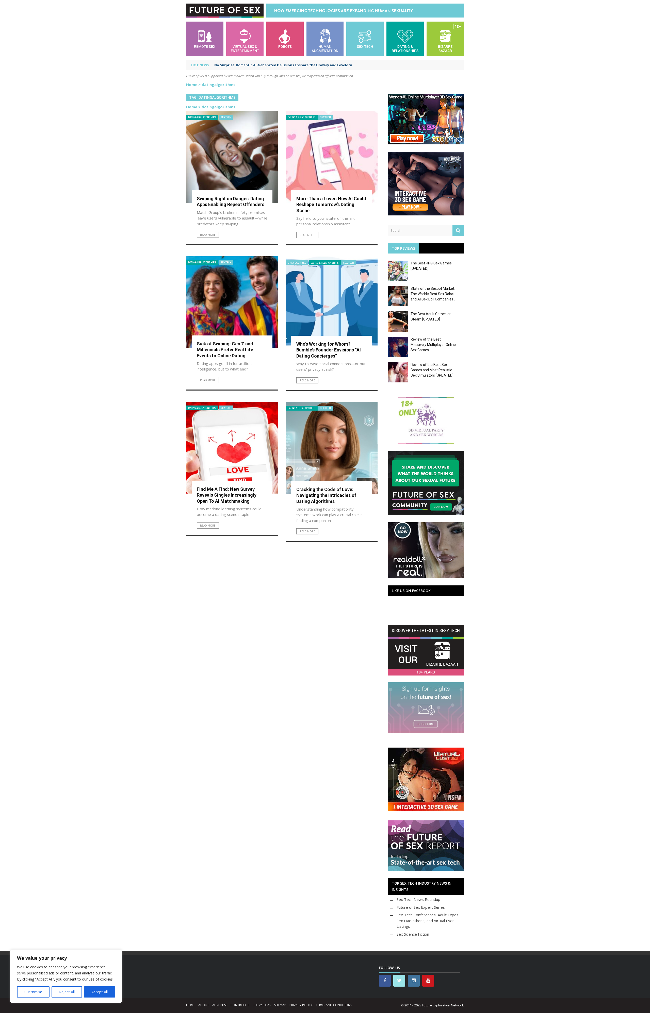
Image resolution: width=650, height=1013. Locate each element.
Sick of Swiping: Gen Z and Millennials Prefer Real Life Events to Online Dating (225, 349)
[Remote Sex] (204, 38)
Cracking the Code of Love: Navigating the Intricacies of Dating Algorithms (326, 495)
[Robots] (285, 38)
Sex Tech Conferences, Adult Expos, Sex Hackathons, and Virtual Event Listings (428, 920)
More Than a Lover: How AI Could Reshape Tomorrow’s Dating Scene (331, 204)
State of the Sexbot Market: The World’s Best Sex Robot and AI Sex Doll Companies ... (433, 293)
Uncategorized (297, 262)
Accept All (99, 991)
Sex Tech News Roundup (418, 899)
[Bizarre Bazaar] (445, 38)
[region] (66, 976)
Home (191, 84)
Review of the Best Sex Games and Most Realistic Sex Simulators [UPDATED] (432, 370)
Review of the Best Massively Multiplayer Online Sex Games (433, 344)
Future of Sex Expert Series (421, 907)
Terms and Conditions (334, 1005)
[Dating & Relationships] (405, 38)
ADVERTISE (219, 1005)
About (203, 1005)
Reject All (67, 991)
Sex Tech (226, 117)
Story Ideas (262, 1005)
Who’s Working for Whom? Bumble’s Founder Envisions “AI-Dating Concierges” (329, 350)
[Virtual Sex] (245, 38)
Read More (208, 235)
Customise (33, 991)
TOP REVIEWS (403, 248)
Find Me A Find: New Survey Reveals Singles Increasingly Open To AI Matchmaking (226, 495)
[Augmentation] (325, 38)
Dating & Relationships (202, 117)
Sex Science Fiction (413, 934)
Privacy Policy (301, 1005)
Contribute (240, 1005)
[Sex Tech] (365, 38)
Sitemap (280, 1005)
